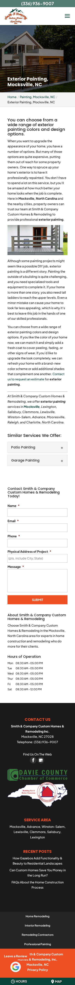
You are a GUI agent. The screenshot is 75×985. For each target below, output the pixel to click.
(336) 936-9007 (37, 3)
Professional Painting (37, 944)
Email (13, 521)
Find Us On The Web (37, 754)
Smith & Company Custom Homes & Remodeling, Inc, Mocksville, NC (40, 959)
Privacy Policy (37, 970)
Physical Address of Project (29, 551)
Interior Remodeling (37, 925)
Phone (14, 536)
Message (16, 567)
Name (14, 506)
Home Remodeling (37, 916)
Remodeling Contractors (37, 934)
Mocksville (32, 407)
